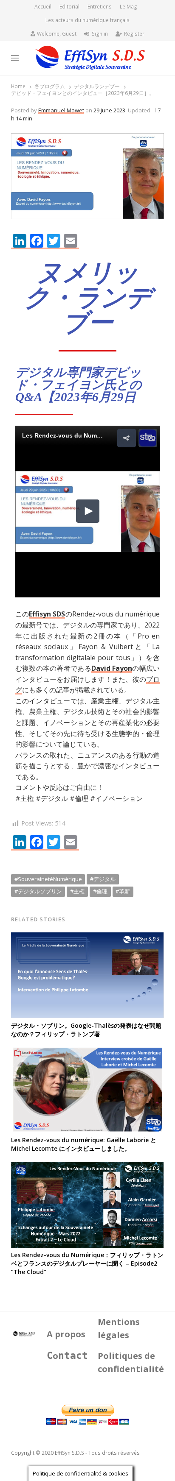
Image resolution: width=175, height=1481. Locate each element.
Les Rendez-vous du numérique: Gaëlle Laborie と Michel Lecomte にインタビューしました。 (83, 1144)
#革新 (123, 891)
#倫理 (100, 891)
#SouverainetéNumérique (48, 879)
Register (134, 33)
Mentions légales (119, 1328)
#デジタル (103, 879)
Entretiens (100, 6)
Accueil (42, 6)
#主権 (77, 891)
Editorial (69, 6)
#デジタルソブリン (38, 891)
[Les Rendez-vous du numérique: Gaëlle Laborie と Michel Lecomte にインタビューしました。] (87, 1053)
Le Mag (128, 6)
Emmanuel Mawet (61, 110)
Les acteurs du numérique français (87, 20)
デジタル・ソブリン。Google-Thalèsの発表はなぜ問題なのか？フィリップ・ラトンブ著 (86, 1029)
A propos (66, 1334)
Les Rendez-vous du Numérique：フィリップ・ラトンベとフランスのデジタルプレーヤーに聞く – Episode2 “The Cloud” (87, 1263)
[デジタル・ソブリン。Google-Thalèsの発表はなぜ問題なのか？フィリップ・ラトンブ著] (87, 937)
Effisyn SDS (47, 614)
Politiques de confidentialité (131, 1362)
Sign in (100, 33)
